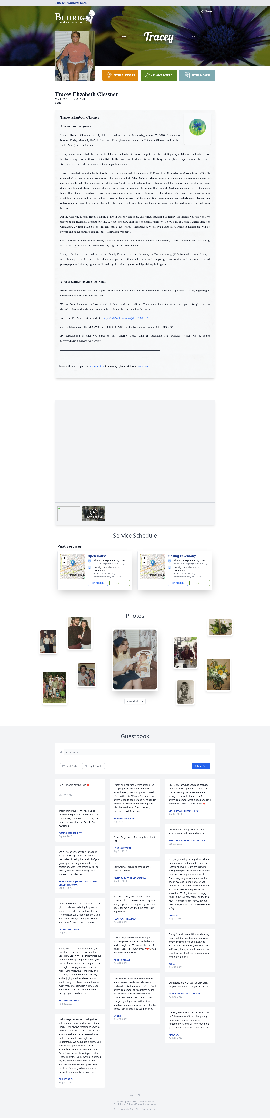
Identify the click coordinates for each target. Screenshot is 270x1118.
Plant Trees (120, 583)
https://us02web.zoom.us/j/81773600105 (126, 318)
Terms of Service (143, 1104)
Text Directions (97, 583)
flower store (143, 366)
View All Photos (135, 701)
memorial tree (96, 366)
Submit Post (201, 766)
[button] (73, 563)
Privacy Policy (126, 1104)
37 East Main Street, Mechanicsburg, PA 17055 (107, 575)
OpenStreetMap (138, 1109)
